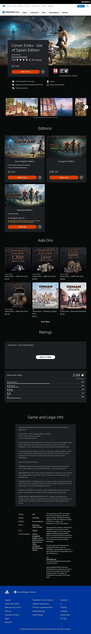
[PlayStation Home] (4, 6)
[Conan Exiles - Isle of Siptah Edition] (22, 107)
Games (20, 6)
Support (50, 6)
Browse (65, 12)
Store (8, 6)
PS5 (14, 6)
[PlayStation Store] (11, 12)
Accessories (35, 6)
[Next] (86, 107)
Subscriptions (54, 12)
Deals (44, 12)
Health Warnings (51, 559)
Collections (34, 12)
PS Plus (27, 6)
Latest (25, 12)
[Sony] (86, 3)
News (43, 6)
